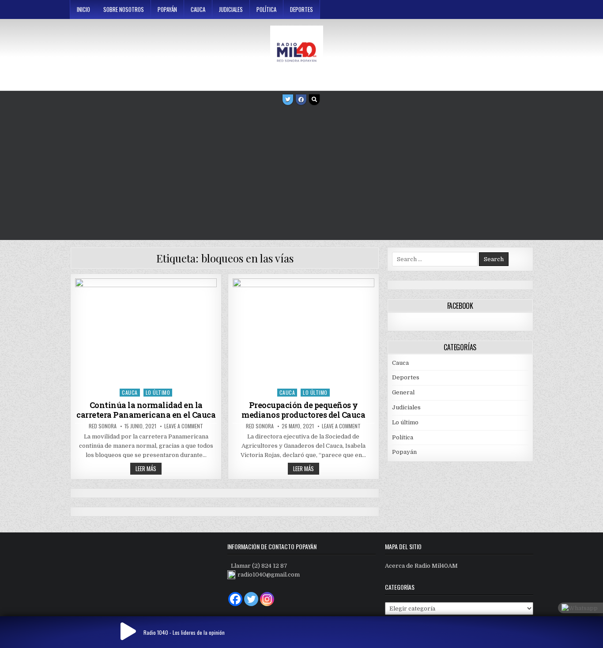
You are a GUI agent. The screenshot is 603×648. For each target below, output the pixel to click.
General (403, 392)
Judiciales (231, 9)
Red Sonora (103, 426)
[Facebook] (301, 99)
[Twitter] (288, 99)
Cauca (198, 9)
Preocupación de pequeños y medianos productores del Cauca (303, 410)
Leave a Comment (183, 426)
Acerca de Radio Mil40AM (421, 565)
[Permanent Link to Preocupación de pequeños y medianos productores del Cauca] (303, 331)
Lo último (158, 392)
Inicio (83, 9)
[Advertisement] (301, 174)
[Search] (314, 99)
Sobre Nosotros (123, 9)
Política (266, 9)
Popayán (167, 9)
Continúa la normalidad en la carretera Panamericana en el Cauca (145, 410)
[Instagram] (267, 599)
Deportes (301, 9)
